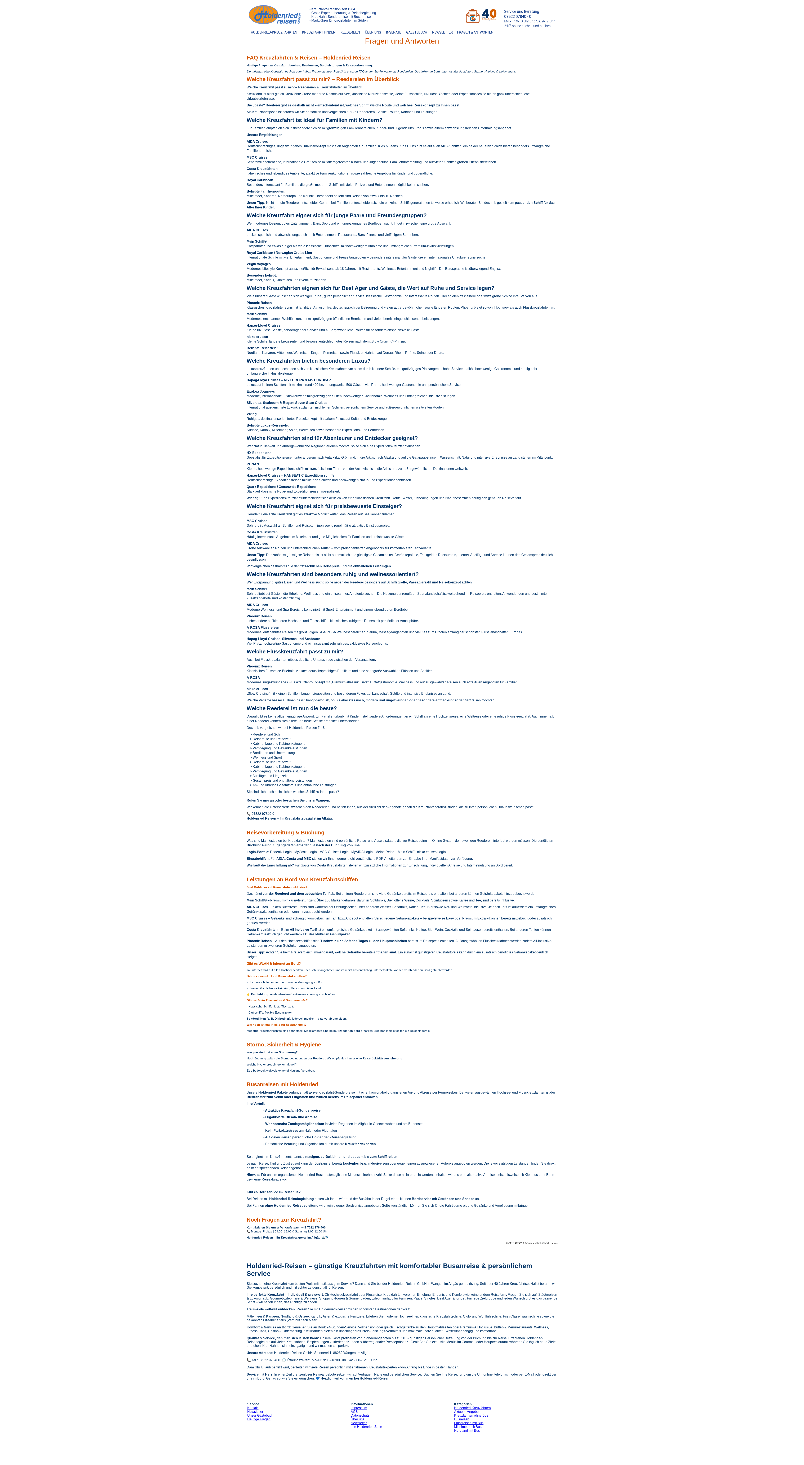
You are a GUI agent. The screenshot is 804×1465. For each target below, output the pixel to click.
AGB (354, 1411)
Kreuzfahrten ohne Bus (471, 1415)
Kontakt (253, 1408)
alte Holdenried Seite (366, 1427)
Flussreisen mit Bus (468, 1423)
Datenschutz (360, 1415)
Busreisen (461, 1419)
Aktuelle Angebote (467, 1411)
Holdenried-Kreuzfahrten (472, 1408)
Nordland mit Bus (467, 1430)
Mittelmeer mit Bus (468, 1427)
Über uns (357, 1419)
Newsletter (255, 1411)
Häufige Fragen (259, 1419)
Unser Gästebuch (260, 1415)
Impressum (359, 1408)
